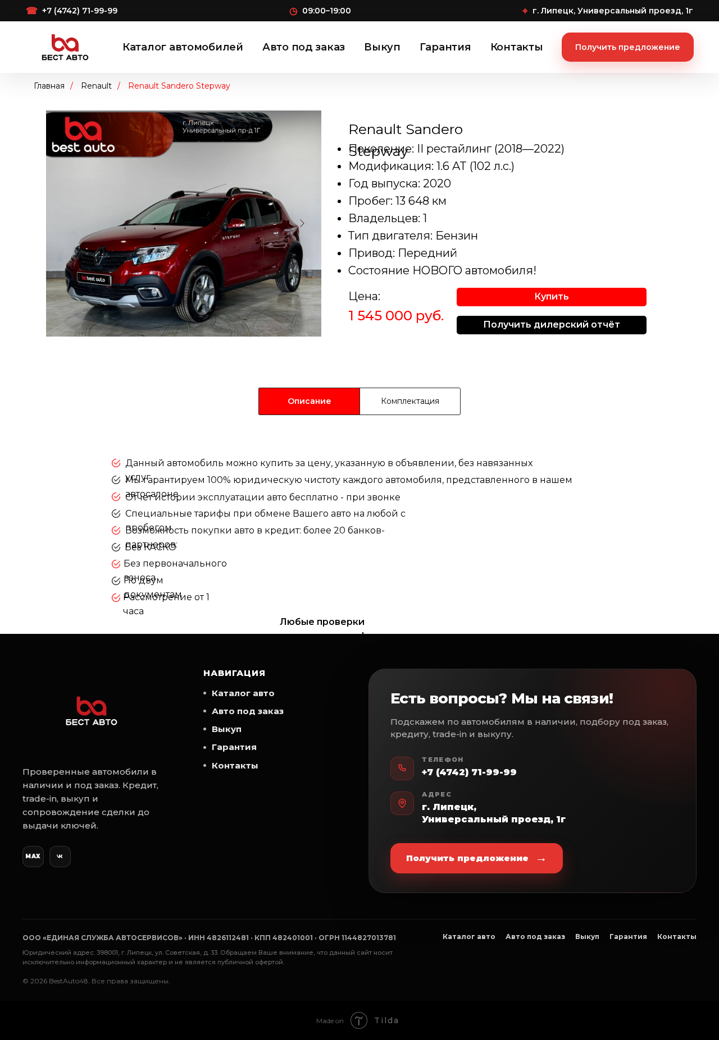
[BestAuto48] (91, 711)
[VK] (60, 856)
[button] (552, 297)
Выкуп (382, 47)
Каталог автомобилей (182, 47)
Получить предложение (627, 47)
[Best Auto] (65, 47)
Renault (96, 86)
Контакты (516, 47)
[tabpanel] (359, 541)
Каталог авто (243, 693)
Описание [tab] (309, 401)
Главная (49, 86)
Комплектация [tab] (410, 401)
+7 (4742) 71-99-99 (469, 772)
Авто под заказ (303, 47)
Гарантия (445, 47)
